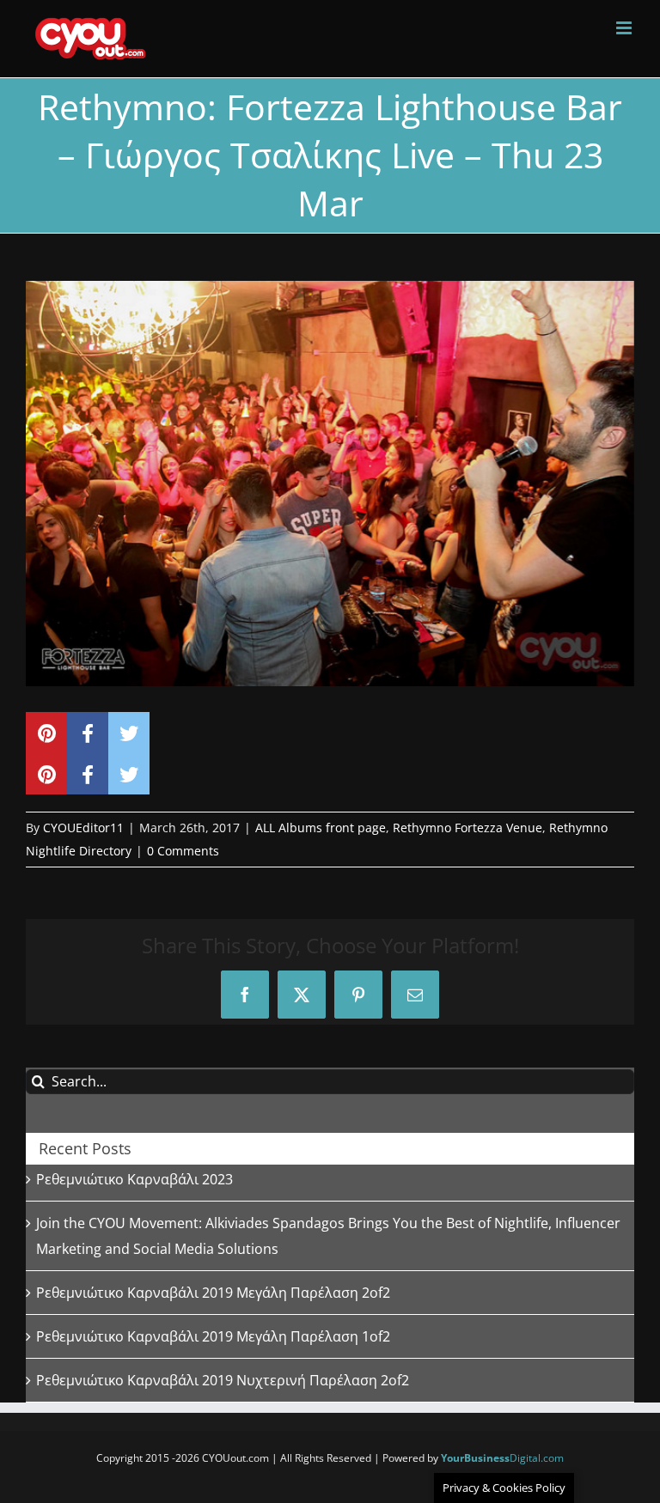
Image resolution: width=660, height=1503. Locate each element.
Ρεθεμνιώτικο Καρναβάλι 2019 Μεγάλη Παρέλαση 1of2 (213, 1336)
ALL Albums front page (320, 827)
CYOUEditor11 (83, 827)
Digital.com (502, 1458)
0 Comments (183, 851)
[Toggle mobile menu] (625, 28)
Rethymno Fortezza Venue (467, 827)
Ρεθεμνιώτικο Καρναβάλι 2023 (134, 1179)
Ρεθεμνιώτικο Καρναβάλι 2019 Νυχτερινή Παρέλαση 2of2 (222, 1380)
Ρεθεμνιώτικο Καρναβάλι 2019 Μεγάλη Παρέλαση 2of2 (213, 1292)
